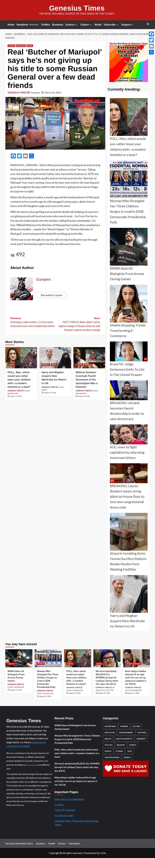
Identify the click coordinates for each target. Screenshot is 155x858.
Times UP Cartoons (64, 809)
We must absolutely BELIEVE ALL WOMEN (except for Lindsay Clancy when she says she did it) (107, 677)
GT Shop (59, 804)
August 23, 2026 (16, 396)
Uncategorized (112, 757)
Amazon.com (32, 765)
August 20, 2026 (84, 396)
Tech (129, 751)
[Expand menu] (76, 25)
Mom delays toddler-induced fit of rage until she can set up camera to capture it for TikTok (136, 677)
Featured (142, 732)
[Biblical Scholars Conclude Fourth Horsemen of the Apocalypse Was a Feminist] (89, 357)
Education (110, 732)
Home (11, 24)
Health (108, 739)
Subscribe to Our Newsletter (69, 799)
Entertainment (126, 732)
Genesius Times (77, 8)
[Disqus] (55, 442)
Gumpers (35, 92)
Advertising (110, 726)
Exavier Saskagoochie (16, 687)
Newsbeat (27, 24)
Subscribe (109, 24)
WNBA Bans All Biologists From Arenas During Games (75, 727)
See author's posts (51, 295)
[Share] (151, 52)
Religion (46, 365)
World (98, 24)
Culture (84, 24)
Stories (99, 664)
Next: (79, 324)
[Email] (151, 46)
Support (126, 24)
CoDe (103, 852)
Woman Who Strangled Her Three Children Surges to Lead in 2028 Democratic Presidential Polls (77, 739)
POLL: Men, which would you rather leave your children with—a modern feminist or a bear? (19, 379)
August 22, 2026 (104, 693)
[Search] (148, 24)
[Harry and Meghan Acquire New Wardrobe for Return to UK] (55, 357)
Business (57, 24)
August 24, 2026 (16, 690)
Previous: (32, 322)
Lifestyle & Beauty (133, 664)
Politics (45, 24)
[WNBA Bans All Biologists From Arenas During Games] (18, 658)
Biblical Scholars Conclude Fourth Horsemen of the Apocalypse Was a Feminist (86, 379)
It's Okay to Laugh (63, 815)
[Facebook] (151, 34)
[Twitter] (151, 40)
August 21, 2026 (50, 393)
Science (70, 24)
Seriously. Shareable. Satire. (19, 843)
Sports (11, 664)
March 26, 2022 (53, 92)
